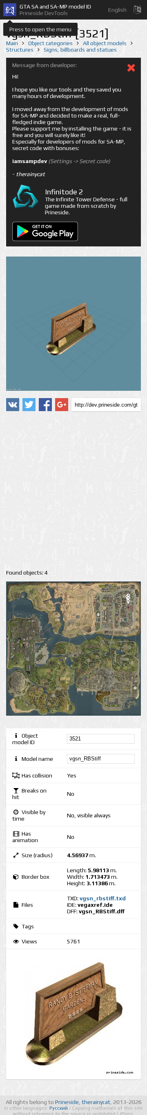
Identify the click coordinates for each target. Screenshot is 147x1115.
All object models (105, 43)
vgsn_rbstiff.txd (103, 898)
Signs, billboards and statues (80, 49)
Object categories (50, 43)
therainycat (96, 1102)
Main (12, 43)
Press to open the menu (40, 29)
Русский (59, 1108)
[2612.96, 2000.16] (131, 603)
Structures (19, 49)
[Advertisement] (73, 490)
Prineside (67, 1102)
